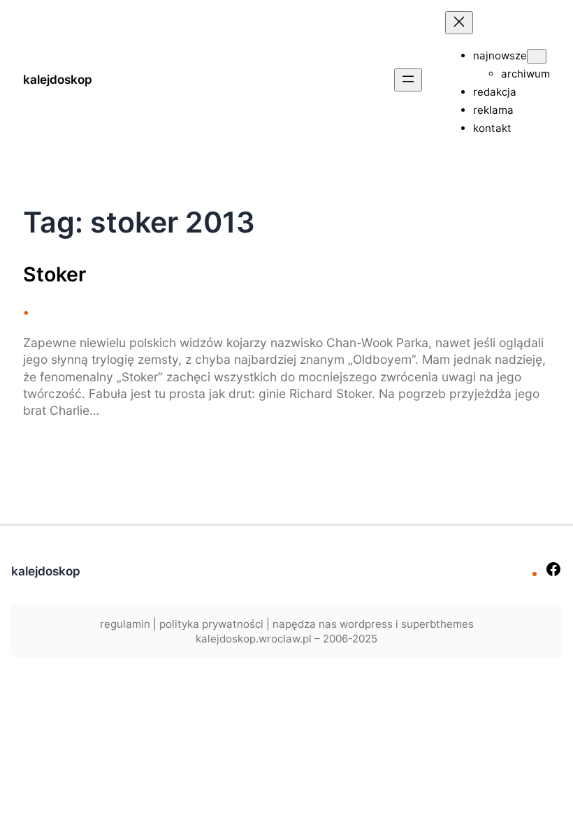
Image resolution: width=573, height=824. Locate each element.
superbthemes (437, 624)
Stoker (54, 274)
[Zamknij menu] (459, 22)
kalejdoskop (57, 79)
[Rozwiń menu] (408, 79)
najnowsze (500, 55)
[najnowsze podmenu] (536, 56)
